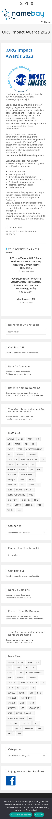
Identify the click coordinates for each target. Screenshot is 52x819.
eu (43, 459)
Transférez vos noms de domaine (19, 419)
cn (33, 444)
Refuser (39, 814)
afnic (21, 439)
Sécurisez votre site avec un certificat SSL (22, 352)
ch (26, 444)
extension (22, 464)
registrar (12, 500)
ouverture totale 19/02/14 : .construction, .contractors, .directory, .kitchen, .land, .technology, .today (26, 283)
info (39, 469)
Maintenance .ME (26, 299)
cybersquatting (34, 449)
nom (10, 490)
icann (22, 469)
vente (18, 505)
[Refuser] (48, 808)
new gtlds (34, 484)
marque (11, 479)
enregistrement (29, 459)
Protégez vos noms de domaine (18, 374)
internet (12, 474)
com (20, 449)
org (31, 495)
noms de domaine (16, 495)
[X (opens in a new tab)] (21, 3)
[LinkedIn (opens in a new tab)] (31, 3)
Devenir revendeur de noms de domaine (22, 393)
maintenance (27, 474)
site (36, 500)
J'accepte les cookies (21, 814)
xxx (19, 510)
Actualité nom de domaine (23, 231)
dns (9, 454)
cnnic (10, 449)
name (31, 479)
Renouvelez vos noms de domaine (19, 416)
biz (9, 444)
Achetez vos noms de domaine (18, 371)
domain (19, 454)
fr (33, 464)
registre (26, 500)
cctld (18, 444)
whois (10, 510)
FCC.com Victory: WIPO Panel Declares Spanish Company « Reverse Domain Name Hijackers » (26, 263)
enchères (12, 459)
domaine (32, 454)
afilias (11, 439)
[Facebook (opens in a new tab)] (27, 3)
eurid (10, 464)
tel (9, 505)
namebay (12, 484)
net (22, 484)
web (39, 505)
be (37, 439)
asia (30, 439)
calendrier (11, 234)
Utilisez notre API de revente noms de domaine (24, 395)
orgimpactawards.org (28, 163)
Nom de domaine (24, 490)
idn (31, 469)
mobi (22, 479)
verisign (29, 505)
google (11, 469)
